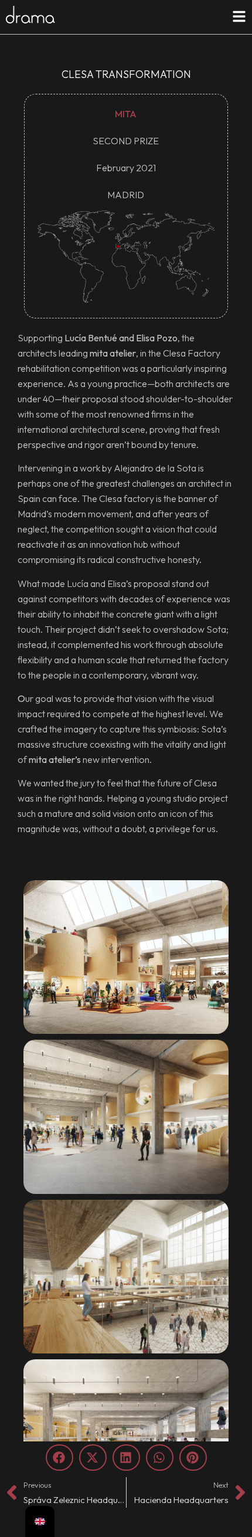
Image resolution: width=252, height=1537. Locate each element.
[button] (59, 1457)
